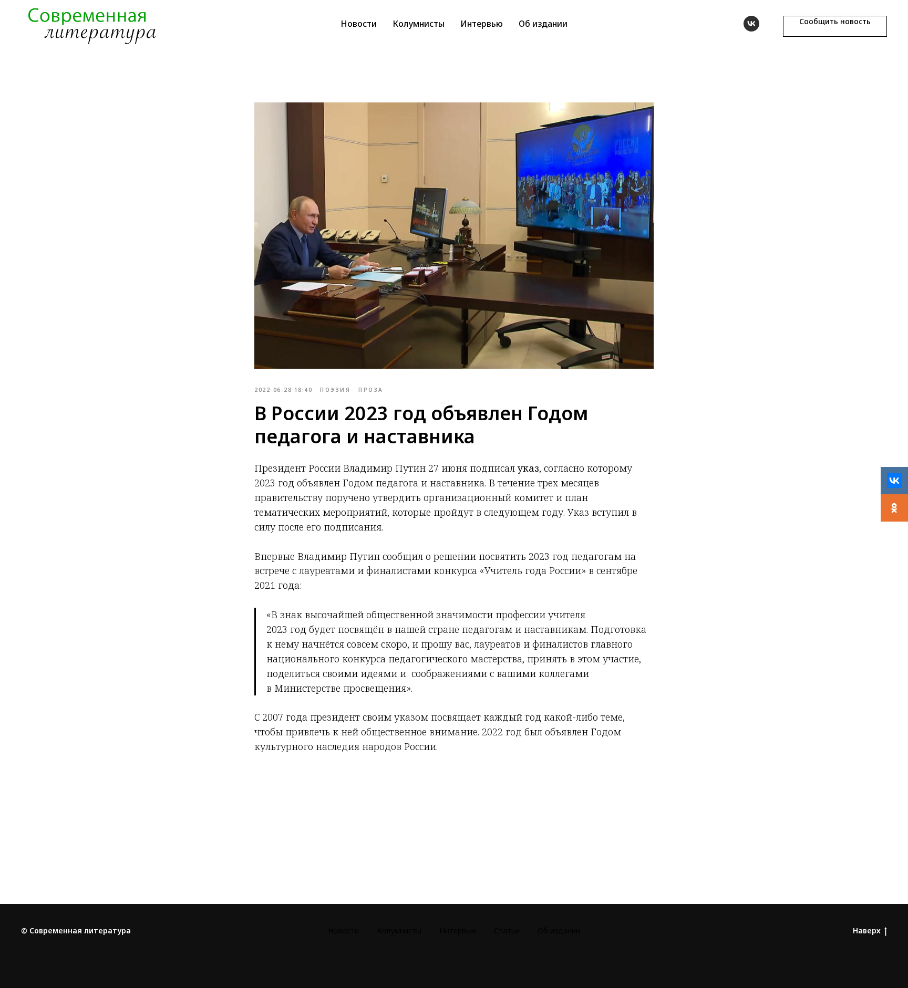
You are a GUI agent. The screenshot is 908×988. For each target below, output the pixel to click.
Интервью (481, 23)
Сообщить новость (835, 21)
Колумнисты (419, 23)
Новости (358, 23)
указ (528, 468)
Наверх (867, 930)
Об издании (543, 23)
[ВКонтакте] (894, 480)
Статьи (507, 930)
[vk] (751, 24)
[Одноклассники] (894, 508)
